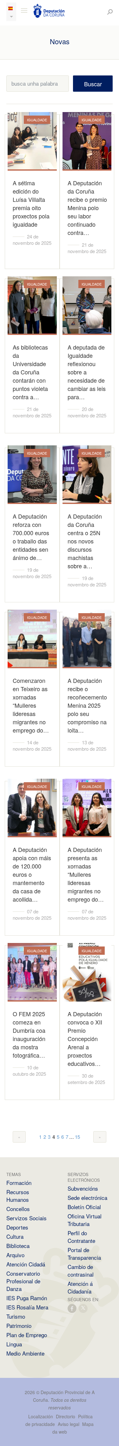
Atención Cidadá (25, 1264)
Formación (18, 1183)
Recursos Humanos (17, 1195)
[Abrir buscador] (110, 12)
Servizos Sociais (26, 1218)
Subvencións (83, 1188)
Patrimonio (18, 1325)
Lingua (14, 1344)
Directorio (65, 1416)
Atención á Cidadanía (80, 1287)
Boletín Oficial (84, 1207)
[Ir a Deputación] (49, 11)
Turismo (15, 1316)
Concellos (18, 1209)
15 (77, 1136)
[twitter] (83, 1308)
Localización (40, 1416)
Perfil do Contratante (81, 1236)
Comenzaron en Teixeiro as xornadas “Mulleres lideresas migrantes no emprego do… (31, 705)
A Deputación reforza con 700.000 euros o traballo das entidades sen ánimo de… (31, 537)
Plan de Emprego (26, 1335)
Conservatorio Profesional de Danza (23, 1281)
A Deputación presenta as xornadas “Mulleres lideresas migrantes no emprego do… (86, 874)
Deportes (17, 1227)
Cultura (14, 1236)
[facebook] (72, 1308)
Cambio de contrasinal (81, 1270)
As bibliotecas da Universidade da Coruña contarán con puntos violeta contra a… (30, 372)
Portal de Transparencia (84, 1253)
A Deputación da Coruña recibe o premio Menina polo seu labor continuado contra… (87, 208)
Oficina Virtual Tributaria (85, 1220)
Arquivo (15, 1255)
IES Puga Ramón (26, 1298)
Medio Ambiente (25, 1353)
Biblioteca (18, 1246)
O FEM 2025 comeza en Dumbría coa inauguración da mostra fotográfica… (29, 1034)
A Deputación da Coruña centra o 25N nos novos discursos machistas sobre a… (85, 541)
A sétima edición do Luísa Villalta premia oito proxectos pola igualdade (31, 203)
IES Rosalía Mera (27, 1307)
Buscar (93, 84)
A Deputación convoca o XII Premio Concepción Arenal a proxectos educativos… (85, 1038)
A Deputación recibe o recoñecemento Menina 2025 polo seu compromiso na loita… (87, 705)
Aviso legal (68, 1424)
